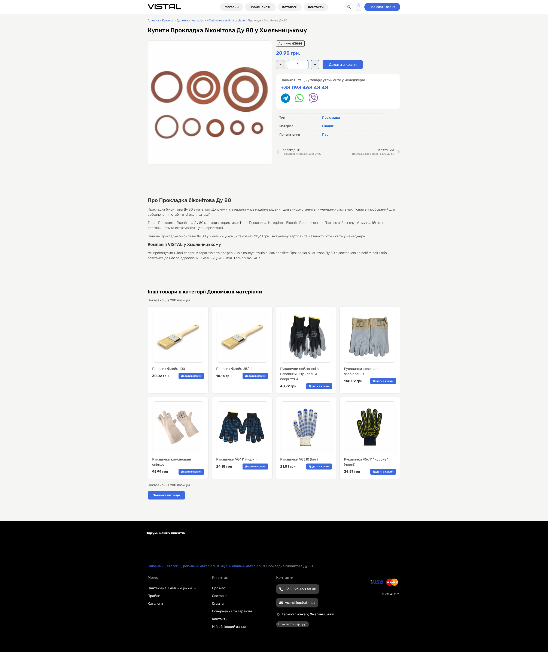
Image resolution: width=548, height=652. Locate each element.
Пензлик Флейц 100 (168, 369)
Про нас (218, 588)
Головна (153, 20)
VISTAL (164, 6)
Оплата (218, 603)
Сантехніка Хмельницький (170, 588)
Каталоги (155, 603)
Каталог (168, 20)
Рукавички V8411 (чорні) (236, 459)
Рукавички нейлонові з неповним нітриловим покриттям (299, 374)
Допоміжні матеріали (191, 20)
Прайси (154, 596)
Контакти (220, 619)
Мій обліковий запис (229, 627)
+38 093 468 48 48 (304, 88)
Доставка (220, 596)
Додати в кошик (343, 64)
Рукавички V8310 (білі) (299, 459)
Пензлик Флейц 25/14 (234, 369)
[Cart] (358, 7)
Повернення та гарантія (232, 611)
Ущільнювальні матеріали (227, 20)
